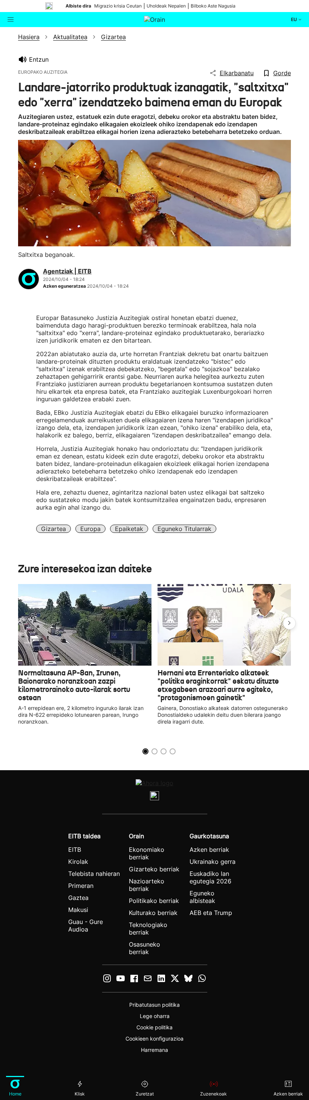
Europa (90, 529)
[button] (289, 623)
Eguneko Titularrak (184, 529)
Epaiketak (129, 529)
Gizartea (53, 529)
